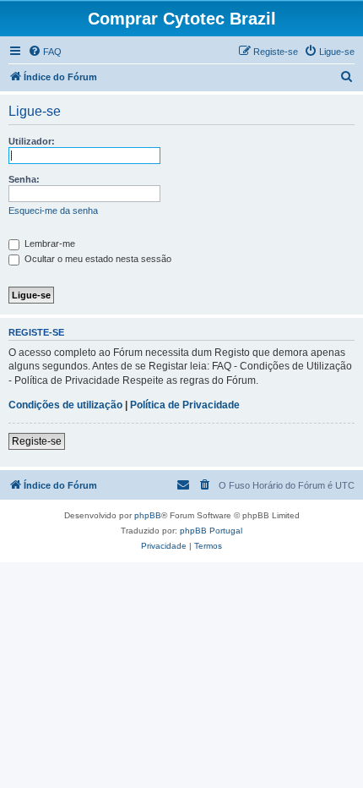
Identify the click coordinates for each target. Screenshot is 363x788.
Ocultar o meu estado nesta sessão (96, 259)
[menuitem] (45, 51)
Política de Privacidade (185, 405)
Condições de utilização (65, 405)
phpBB (147, 515)
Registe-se (37, 441)
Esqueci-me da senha (53, 210)
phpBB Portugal (211, 530)
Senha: (24, 179)
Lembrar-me (48, 243)
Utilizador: (31, 141)
